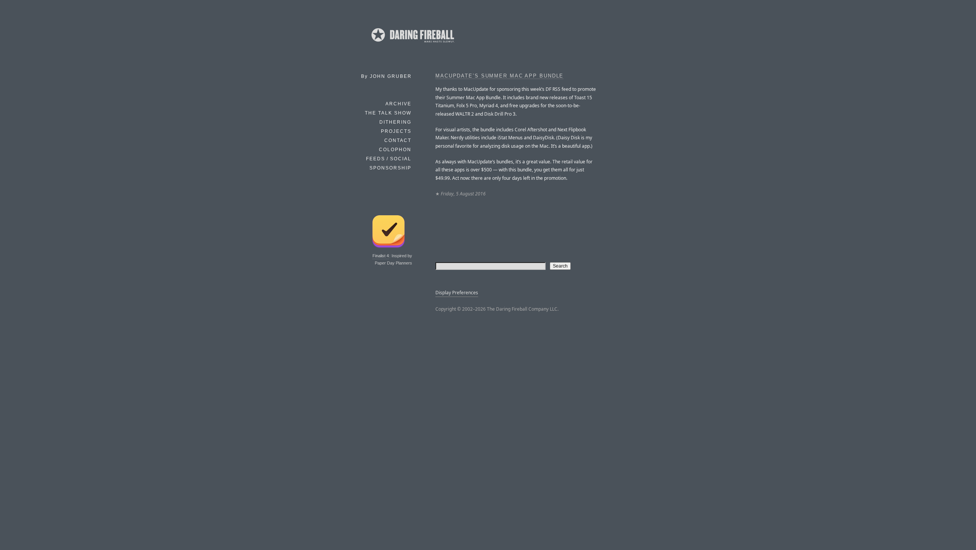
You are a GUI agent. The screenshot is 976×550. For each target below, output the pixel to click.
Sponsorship (390, 168)
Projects (396, 131)
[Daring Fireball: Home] (412, 44)
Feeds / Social (388, 158)
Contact (397, 140)
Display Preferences (456, 292)
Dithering (395, 122)
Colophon (395, 149)
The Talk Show (388, 113)
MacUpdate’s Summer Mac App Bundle (499, 76)
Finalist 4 (380, 255)
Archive (398, 103)
